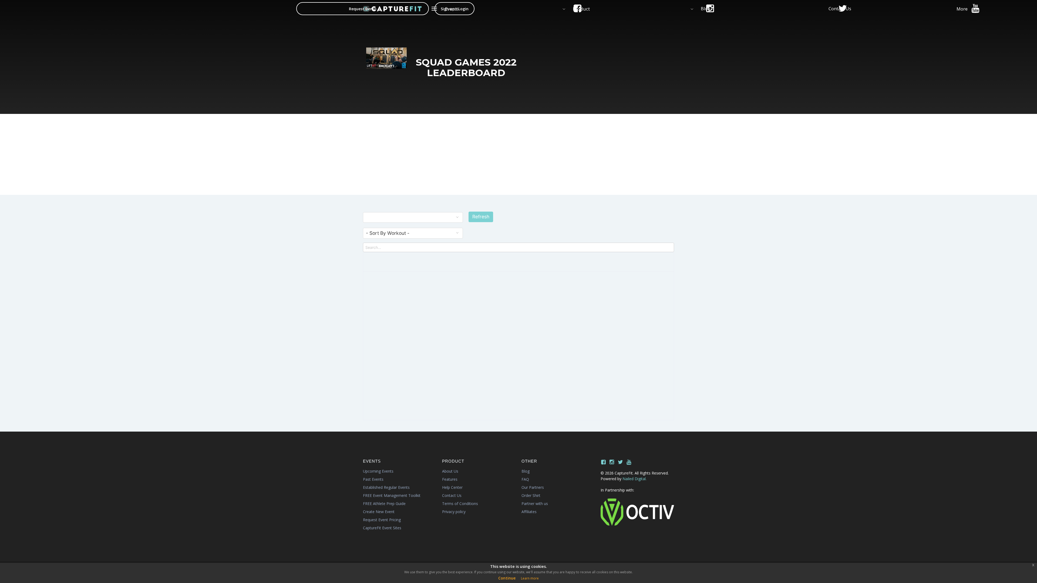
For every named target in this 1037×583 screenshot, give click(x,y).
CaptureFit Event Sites (382, 527)
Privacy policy (454, 511)
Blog (525, 471)
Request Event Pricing (382, 519)
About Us (450, 471)
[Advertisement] (518, 154)
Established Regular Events (386, 487)
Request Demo (362, 8)
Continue (507, 578)
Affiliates (529, 511)
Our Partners (532, 487)
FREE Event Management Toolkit (391, 495)
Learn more (530, 578)
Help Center (452, 487)
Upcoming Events (378, 471)
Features (449, 479)
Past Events (373, 479)
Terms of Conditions (460, 503)
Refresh (480, 216)
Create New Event (379, 511)
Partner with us (534, 503)
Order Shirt (530, 495)
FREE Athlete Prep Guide (384, 503)
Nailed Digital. (634, 478)
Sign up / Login (455, 8)
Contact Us (452, 495)
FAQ (525, 479)
